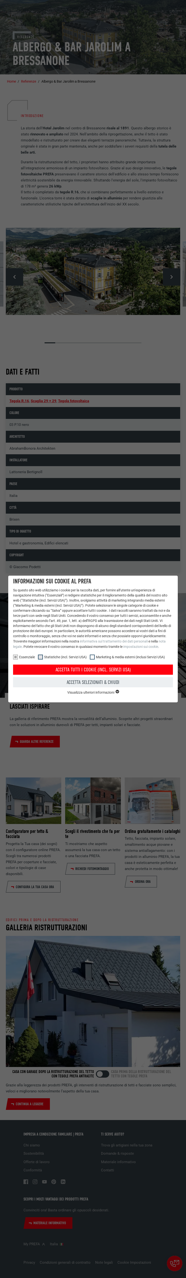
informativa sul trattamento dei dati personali (114, 641)
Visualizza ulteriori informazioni (91, 692)
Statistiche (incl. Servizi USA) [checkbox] (65, 657)
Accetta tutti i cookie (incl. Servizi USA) (93, 669)
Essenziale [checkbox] (27, 657)
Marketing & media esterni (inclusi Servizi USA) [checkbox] (130, 657)
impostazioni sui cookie (140, 647)
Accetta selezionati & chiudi (93, 682)
